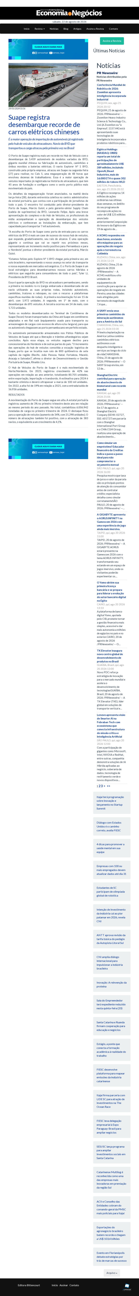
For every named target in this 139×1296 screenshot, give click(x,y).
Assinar (63, 1285)
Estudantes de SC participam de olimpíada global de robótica (111, 891)
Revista (39, 28)
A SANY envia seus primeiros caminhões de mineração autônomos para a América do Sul (111, 316)
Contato (113, 28)
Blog (66, 28)
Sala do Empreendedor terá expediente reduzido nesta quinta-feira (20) (111, 1004)
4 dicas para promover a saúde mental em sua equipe (110, 848)
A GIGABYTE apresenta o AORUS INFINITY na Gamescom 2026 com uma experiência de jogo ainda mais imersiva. (111, 522)
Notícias (54, 28)
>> (108, 786)
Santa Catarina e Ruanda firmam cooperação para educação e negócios (111, 1026)
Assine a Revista (95, 28)
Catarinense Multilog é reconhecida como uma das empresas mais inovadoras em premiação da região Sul (111, 1179)
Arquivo (111, 1272)
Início (26, 28)
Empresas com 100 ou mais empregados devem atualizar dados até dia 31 (111, 869)
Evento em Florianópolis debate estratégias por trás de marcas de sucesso (112, 1256)
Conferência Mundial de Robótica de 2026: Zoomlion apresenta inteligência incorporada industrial (111, 92)
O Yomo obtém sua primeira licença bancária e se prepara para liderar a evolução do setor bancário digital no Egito (111, 591)
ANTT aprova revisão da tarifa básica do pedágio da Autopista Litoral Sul (111, 938)
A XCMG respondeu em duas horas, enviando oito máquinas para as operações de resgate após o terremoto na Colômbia (111, 244)
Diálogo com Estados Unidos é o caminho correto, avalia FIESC (109, 826)
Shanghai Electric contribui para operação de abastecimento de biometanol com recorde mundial (111, 382)
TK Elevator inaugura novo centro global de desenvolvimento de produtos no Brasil (110, 656)
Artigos (77, 28)
